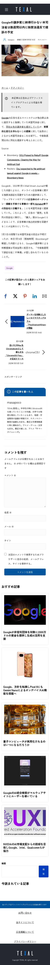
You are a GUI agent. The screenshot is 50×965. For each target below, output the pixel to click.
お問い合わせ (25, 912)
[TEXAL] (23, 8)
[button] (5, 296)
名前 (8, 512)
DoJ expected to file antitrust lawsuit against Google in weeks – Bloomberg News (26, 173)
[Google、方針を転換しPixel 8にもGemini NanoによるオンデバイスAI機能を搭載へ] (25, 652)
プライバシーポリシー (25, 941)
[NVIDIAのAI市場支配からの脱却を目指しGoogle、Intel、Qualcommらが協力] (25, 809)
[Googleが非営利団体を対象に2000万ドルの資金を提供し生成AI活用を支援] (25, 597)
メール (9, 526)
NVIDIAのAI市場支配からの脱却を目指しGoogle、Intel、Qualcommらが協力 (24, 847)
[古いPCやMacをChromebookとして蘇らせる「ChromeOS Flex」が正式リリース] (32, 349)
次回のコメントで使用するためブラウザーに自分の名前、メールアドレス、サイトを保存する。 (26, 559)
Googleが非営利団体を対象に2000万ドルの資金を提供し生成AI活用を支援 (24, 635)
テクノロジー (42, 40)
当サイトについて (25, 922)
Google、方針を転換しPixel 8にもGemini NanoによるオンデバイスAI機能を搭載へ (25, 690)
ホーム (5, 87)
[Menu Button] (7, 9)
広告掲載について (25, 932)
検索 (4, 863)
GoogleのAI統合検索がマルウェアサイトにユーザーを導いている (24, 794)
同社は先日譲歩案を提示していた (22, 126)
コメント (10, 475)
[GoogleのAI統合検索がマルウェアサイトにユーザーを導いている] (25, 758)
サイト (7, 540)
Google (5, 117)
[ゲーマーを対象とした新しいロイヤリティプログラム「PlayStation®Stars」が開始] (17, 318)
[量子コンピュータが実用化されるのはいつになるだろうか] (25, 707)
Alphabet (39, 203)
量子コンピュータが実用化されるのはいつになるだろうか (24, 743)
